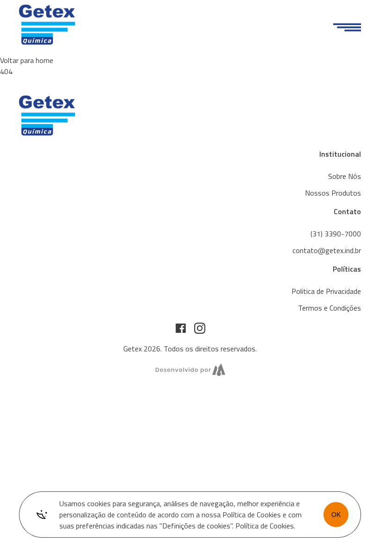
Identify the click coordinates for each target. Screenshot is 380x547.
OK (336, 514)
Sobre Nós (344, 176)
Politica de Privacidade (326, 291)
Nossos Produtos (333, 192)
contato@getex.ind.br (326, 250)
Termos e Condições (329, 307)
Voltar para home (26, 60)
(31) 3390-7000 (335, 233)
